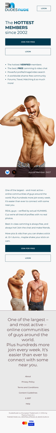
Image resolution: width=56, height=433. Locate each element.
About (28, 376)
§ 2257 (28, 398)
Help (28, 404)
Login (44, 8)
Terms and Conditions (28, 387)
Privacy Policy (28, 382)
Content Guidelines (28, 393)
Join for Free (28, 42)
